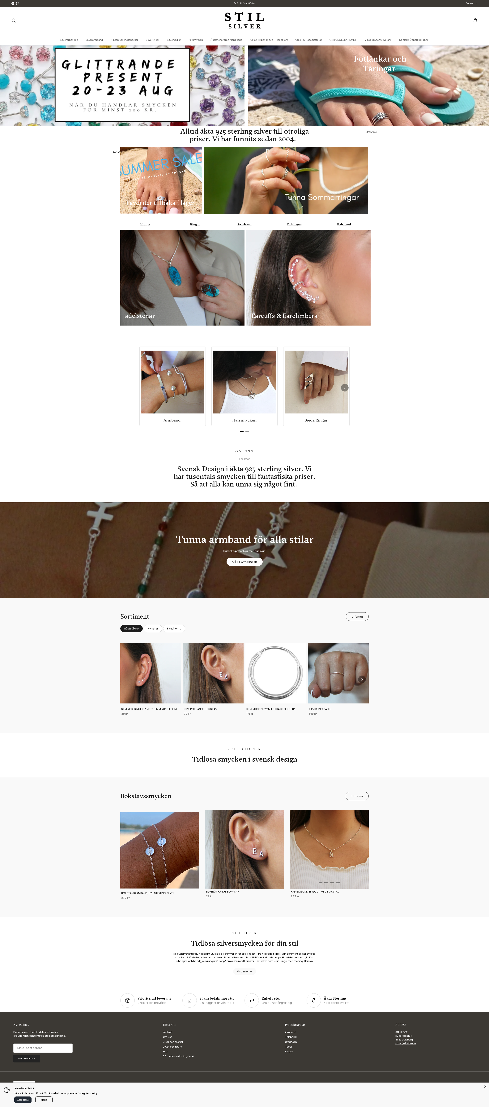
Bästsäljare (131, 628)
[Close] (485, 1086)
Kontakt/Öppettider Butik (414, 40)
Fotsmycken (196, 40)
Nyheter (153, 628)
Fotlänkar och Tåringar (380, 63)
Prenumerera (26, 1058)
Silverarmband (94, 40)
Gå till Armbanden (244, 562)
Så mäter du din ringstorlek (179, 1056)
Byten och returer (172, 1046)
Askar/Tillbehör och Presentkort (269, 40)
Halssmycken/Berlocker (124, 40)
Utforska (357, 617)
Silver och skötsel (173, 1042)
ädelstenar (140, 316)
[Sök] (13, 20)
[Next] (345, 387)
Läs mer (244, 459)
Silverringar (152, 40)
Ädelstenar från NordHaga (226, 40)
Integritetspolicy (88, 1093)
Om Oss (167, 1037)
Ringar (195, 224)
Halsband (344, 224)
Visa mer (243, 971)
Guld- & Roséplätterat (308, 40)
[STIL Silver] (244, 20)
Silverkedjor (174, 40)
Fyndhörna (174, 628)
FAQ (165, 1051)
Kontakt (167, 1032)
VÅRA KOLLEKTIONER (343, 40)
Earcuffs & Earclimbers (284, 316)
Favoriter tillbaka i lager (160, 203)
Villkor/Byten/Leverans (378, 40)
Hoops (145, 224)
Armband (245, 224)
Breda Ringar (316, 420)
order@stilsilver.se (405, 1043)
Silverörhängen (69, 40)
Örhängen (294, 224)
